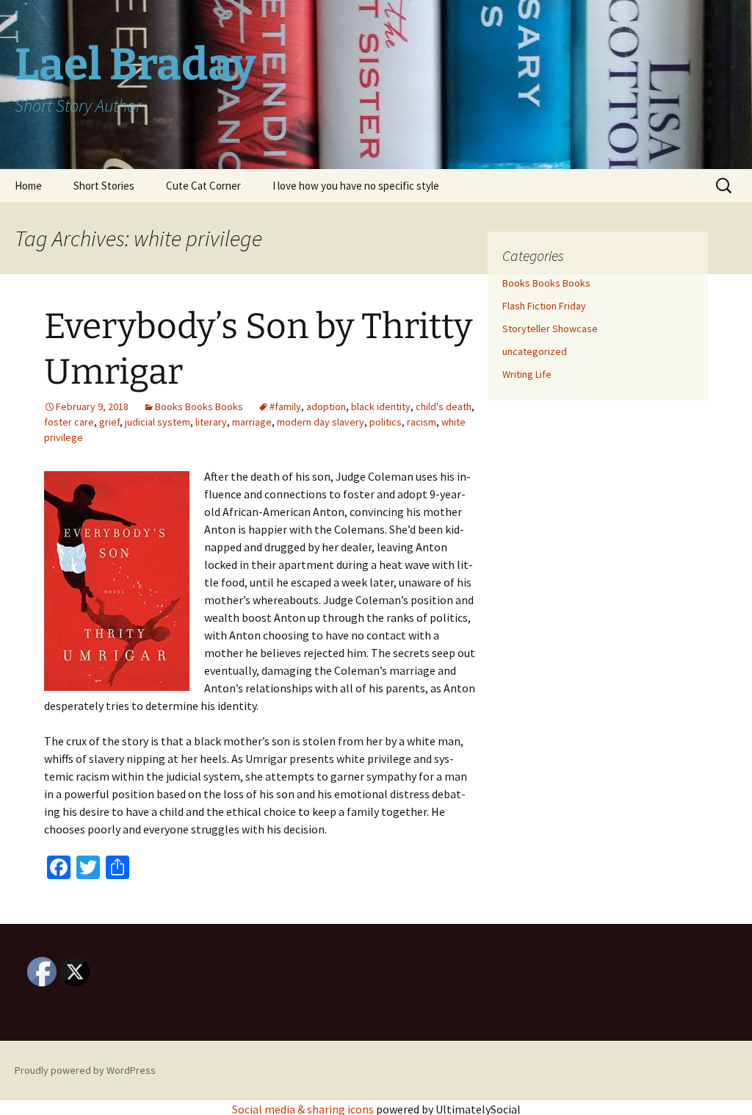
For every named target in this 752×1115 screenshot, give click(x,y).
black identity (381, 406)
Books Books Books (199, 406)
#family (285, 406)
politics (385, 422)
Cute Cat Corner (203, 186)
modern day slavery (320, 422)
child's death (443, 406)
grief (109, 422)
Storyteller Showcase (550, 328)
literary (211, 422)
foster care (69, 422)
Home (28, 186)
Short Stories (103, 186)
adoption (326, 406)
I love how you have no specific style (355, 186)
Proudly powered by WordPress (85, 1070)
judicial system (157, 422)
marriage (252, 422)
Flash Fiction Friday (544, 305)
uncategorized (534, 351)
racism (421, 422)
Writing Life (527, 374)
